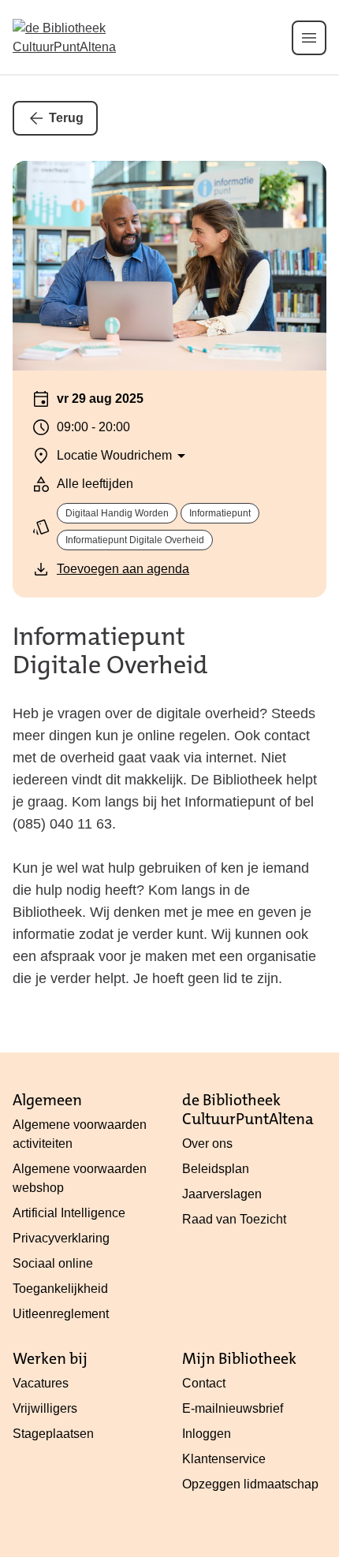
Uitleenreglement (61, 1313)
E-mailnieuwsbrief (232, 1408)
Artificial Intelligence (69, 1213)
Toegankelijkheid (60, 1288)
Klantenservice (224, 1459)
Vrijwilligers (45, 1408)
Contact (203, 1383)
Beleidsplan (215, 1168)
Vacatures (41, 1383)
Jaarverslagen (222, 1194)
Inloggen (206, 1433)
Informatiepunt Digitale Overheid (134, 540)
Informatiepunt (220, 513)
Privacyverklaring (61, 1238)
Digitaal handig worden (117, 513)
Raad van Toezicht (234, 1219)
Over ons (207, 1143)
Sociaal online (53, 1263)
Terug (66, 118)
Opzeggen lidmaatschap (250, 1484)
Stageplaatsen (53, 1433)
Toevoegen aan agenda (123, 568)
